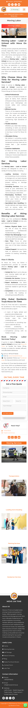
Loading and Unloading (14, 510)
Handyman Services (14, 577)
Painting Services (14, 543)
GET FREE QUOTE (7, 413)
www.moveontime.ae (15, 356)
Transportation (14, 476)
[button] (24, 9)
